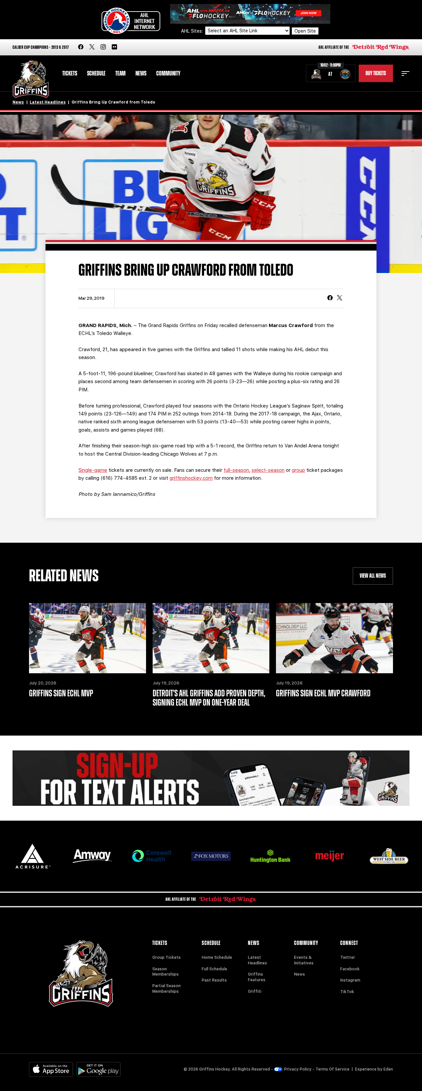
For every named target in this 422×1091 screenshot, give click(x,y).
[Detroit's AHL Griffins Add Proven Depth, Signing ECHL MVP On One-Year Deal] (211, 638)
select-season (268, 470)
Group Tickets (166, 957)
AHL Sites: (192, 31)
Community (168, 73)
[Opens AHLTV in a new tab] (250, 13)
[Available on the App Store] (51, 1069)
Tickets (69, 73)
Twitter (347, 957)
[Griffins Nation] (211, 778)
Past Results (214, 980)
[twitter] (92, 47)
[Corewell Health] (151, 856)
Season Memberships (165, 972)
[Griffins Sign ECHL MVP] (87, 638)
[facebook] (81, 47)
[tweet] (340, 298)
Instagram (350, 980)
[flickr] (114, 47)
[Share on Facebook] (330, 298)
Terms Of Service (332, 1069)
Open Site (305, 31)
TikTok (347, 991)
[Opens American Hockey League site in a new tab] (131, 20)
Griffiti (254, 991)
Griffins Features (256, 977)
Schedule (96, 73)
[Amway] (92, 856)
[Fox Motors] (211, 856)
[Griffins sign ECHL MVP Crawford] (334, 638)
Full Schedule (214, 969)
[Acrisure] (33, 856)
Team (120, 73)
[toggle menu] (405, 73)
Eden (388, 1069)
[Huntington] (270, 856)
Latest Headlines (48, 102)
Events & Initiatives (304, 960)
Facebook (350, 969)
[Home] (31, 79)
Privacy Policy (298, 1069)
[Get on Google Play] (98, 1069)
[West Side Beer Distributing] (389, 856)
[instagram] (103, 47)
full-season (236, 470)
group (298, 470)
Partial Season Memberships (166, 989)
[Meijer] (329, 856)
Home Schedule (217, 957)
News (141, 73)
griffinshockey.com (191, 478)
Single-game (92, 470)
